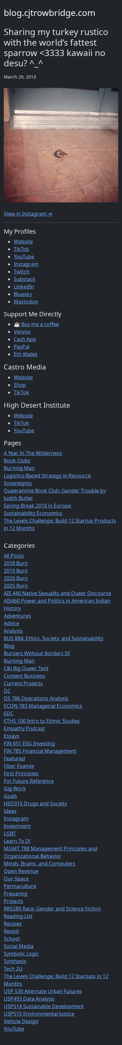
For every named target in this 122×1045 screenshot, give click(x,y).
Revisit (11, 931)
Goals (10, 796)
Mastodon (26, 301)
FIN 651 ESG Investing (29, 743)
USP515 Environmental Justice (39, 1013)
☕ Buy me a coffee (36, 324)
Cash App (25, 339)
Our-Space (16, 878)
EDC (8, 713)
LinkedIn (24, 286)
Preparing (16, 893)
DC (7, 690)
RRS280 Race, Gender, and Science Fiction (52, 908)
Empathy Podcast (24, 728)
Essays (11, 735)
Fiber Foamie (19, 765)
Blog (9, 645)
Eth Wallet (26, 354)
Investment (17, 826)
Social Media (18, 946)
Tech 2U (13, 968)
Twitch (21, 271)
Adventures (17, 615)
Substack (24, 279)
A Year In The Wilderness (33, 453)
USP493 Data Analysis (29, 998)
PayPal (21, 346)
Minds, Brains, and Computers (39, 863)
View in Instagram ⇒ (28, 213)
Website (23, 241)
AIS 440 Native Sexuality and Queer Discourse (57, 593)
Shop (20, 384)
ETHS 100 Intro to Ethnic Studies (42, 720)
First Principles (21, 773)
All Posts (14, 555)
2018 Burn (16, 563)
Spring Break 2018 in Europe (37, 505)
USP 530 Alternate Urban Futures (43, 991)
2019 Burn (16, 570)
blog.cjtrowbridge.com (49, 12)
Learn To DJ (17, 841)
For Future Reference (29, 780)
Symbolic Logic (21, 953)
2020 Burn (16, 578)
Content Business (24, 675)
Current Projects (23, 683)
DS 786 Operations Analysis (36, 698)
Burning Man (19, 468)
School (12, 938)
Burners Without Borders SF (37, 653)
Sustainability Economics (33, 513)
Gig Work (15, 788)
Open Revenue (21, 871)
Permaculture (20, 886)
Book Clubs (17, 460)
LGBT (10, 833)
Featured (14, 758)
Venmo (22, 331)
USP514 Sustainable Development (44, 1006)
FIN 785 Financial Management (40, 750)
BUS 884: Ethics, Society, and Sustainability (53, 638)
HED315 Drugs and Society (35, 803)
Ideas (10, 811)
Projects (13, 901)
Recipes (13, 923)
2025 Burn (16, 585)
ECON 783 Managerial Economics (43, 705)
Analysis (13, 630)
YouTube (24, 256)
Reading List (18, 916)
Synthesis (15, 961)
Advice (11, 623)
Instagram (26, 264)
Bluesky (23, 294)
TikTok (21, 249)
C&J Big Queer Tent (26, 668)
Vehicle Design (21, 1021)
